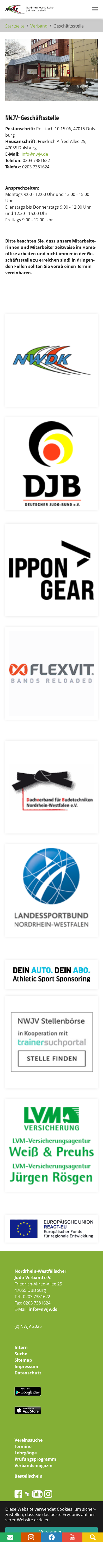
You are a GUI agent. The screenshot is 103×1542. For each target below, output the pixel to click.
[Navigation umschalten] (95, 9)
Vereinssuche (29, 1440)
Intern (21, 1347)
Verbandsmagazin (34, 1465)
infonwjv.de (35, 154)
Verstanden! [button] (51, 1532)
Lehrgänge (26, 1453)
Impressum (26, 1366)
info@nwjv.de (43, 1309)
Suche (21, 1354)
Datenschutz (28, 1373)
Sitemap (23, 1360)
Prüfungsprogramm (35, 1459)
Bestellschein (29, 1476)
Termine (23, 1446)
